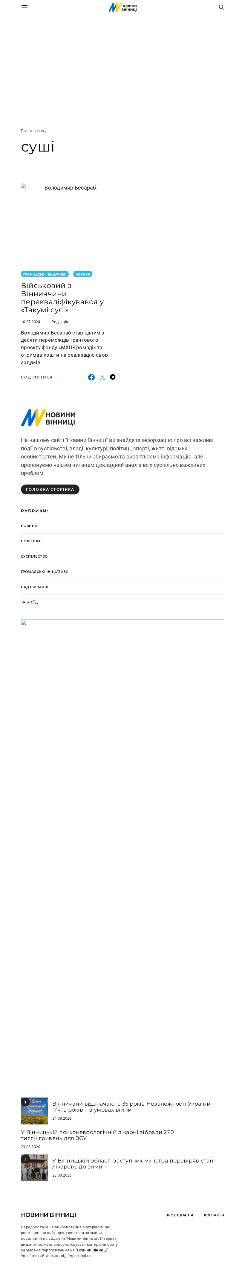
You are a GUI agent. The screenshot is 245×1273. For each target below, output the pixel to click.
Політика (31, 541)
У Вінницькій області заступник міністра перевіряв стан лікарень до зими (133, 1163)
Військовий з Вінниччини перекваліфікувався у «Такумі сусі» (62, 297)
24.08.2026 (62, 1118)
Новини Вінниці (48, 1214)
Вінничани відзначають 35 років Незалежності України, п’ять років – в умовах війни (132, 1107)
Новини (83, 274)
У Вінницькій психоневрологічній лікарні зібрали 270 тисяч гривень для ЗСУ (97, 1135)
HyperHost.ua (79, 1256)
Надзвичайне (35, 586)
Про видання (179, 1215)
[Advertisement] (122, 71)
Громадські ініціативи (45, 274)
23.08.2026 (30, 1146)
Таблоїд (29, 602)
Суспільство (34, 556)
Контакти (214, 1215)
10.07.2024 (30, 321)
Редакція (60, 321)
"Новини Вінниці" (92, 1250)
